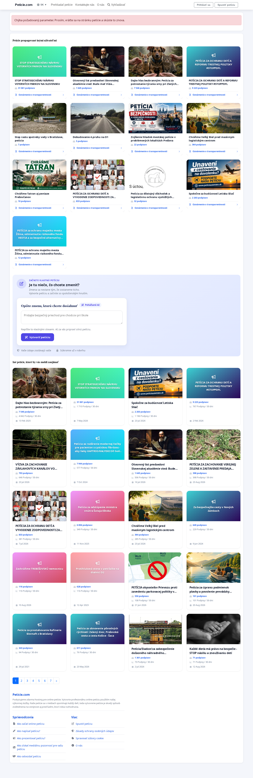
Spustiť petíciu (226, 4)
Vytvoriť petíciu (39, 337)
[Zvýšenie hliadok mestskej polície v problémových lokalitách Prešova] (155, 129)
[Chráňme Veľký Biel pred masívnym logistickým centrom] (213, 129)
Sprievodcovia (23, 717)
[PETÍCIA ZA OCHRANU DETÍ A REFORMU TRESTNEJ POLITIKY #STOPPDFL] (213, 72)
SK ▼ (43, 4)
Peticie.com (24, 5)
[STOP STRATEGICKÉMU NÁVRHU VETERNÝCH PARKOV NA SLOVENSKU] (39, 72)
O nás (100, 4)
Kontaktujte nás (84, 4)
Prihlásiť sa (203, 4)
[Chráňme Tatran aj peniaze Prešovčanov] (39, 186)
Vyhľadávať (118, 4)
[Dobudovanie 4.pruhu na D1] (97, 127)
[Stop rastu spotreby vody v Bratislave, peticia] (39, 129)
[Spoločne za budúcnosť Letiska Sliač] (213, 184)
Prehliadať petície (62, 4)
